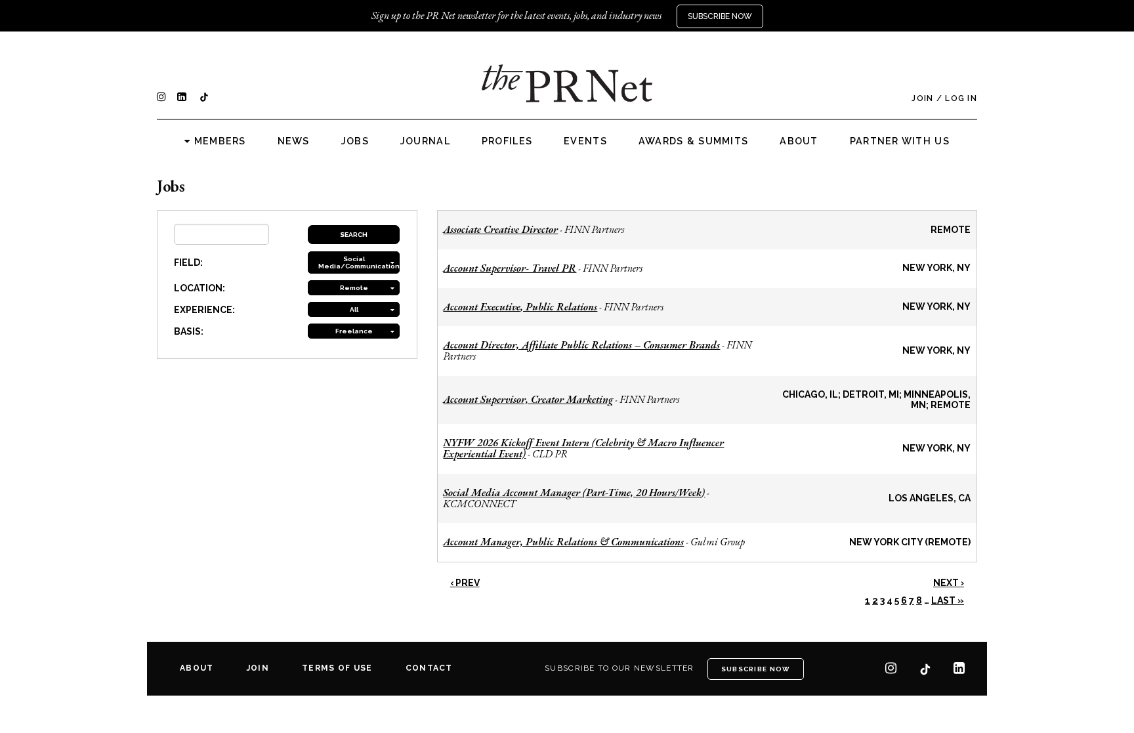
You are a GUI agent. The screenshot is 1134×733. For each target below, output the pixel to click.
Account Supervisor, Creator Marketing (528, 399)
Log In (961, 98)
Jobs (355, 141)
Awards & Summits (693, 141)
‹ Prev (465, 582)
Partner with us (900, 141)
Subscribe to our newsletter (619, 668)
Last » (947, 600)
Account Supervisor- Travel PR (509, 268)
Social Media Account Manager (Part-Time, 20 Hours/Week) (574, 492)
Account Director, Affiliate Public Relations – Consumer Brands (581, 345)
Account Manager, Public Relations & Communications (563, 542)
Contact (429, 668)
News (294, 141)
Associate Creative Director (500, 229)
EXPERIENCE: (204, 309)
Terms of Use (337, 668)
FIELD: (188, 262)
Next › (948, 582)
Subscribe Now (720, 16)
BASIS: (188, 331)
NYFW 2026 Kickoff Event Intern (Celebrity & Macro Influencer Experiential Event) (583, 448)
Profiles (507, 141)
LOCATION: (199, 288)
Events (585, 141)
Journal (425, 141)
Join (922, 98)
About (799, 141)
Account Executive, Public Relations (520, 307)
